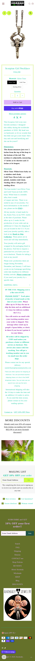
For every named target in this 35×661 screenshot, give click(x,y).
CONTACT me (17, 558)
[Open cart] (33, 3)
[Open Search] (29, 4)
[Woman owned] (20, 503)
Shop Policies (17, 562)
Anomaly (19, 657)
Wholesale (17, 573)
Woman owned (27, 503)
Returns (17, 555)
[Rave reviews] (4, 499)
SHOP (17, 577)
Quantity (17, 92)
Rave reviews (11, 499)
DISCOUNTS (17, 584)
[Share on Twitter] (17, 118)
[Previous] (4, 13)
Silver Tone (12, 82)
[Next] (9, 13)
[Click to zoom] (30, 13)
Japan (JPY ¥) (9, 633)
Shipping (17, 551)
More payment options (17, 114)
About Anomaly (17, 569)
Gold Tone (23, 82)
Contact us (8, 412)
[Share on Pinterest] (20, 118)
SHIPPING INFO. (11, 285)
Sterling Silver (17, 87)
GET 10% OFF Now (22, 412)
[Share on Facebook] (14, 118)
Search (17, 544)
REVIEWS (17, 566)
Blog (17, 581)
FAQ (20, 208)
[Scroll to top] (31, 657)
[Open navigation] (5, 3)
